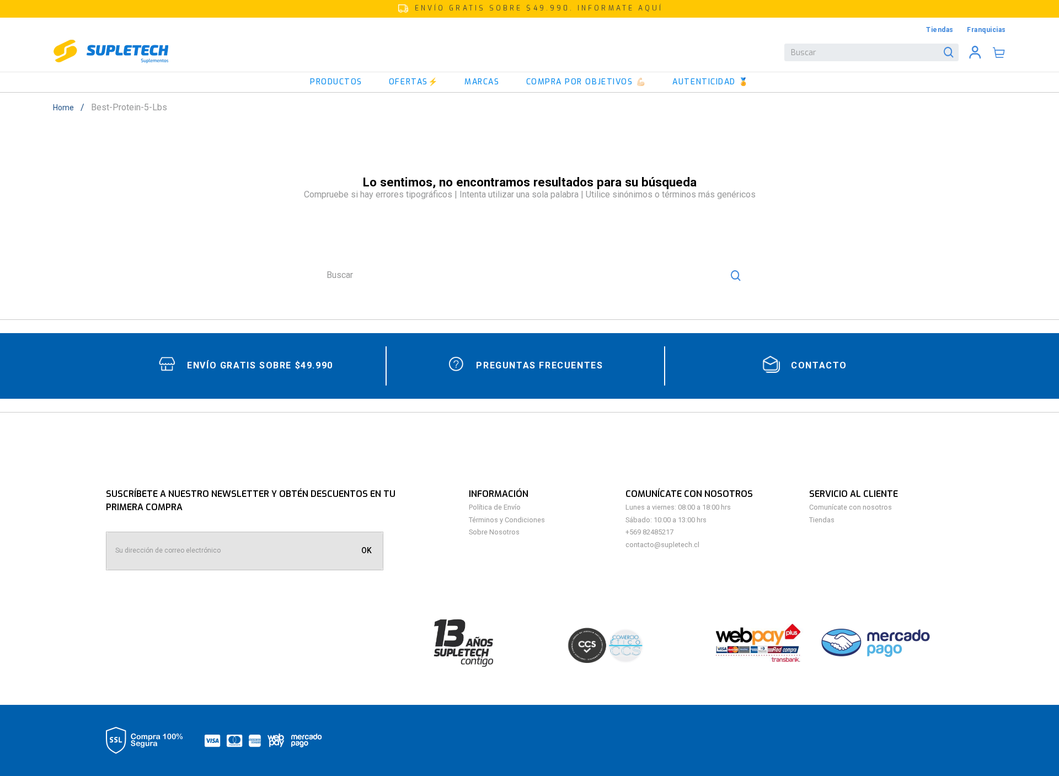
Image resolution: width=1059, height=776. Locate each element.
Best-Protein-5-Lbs (129, 108)
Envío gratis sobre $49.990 (260, 365)
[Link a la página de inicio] (67, 107)
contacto (819, 365)
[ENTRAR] (975, 52)
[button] (529, 9)
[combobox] (871, 52)
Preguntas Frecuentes (539, 365)
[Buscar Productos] (951, 52)
